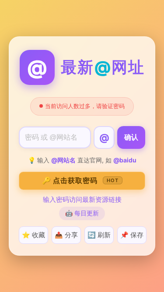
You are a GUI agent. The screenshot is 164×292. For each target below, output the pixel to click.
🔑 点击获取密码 (80, 180)
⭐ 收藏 (33, 235)
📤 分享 (66, 235)
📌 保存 (131, 235)
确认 (131, 137)
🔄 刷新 (99, 235)
